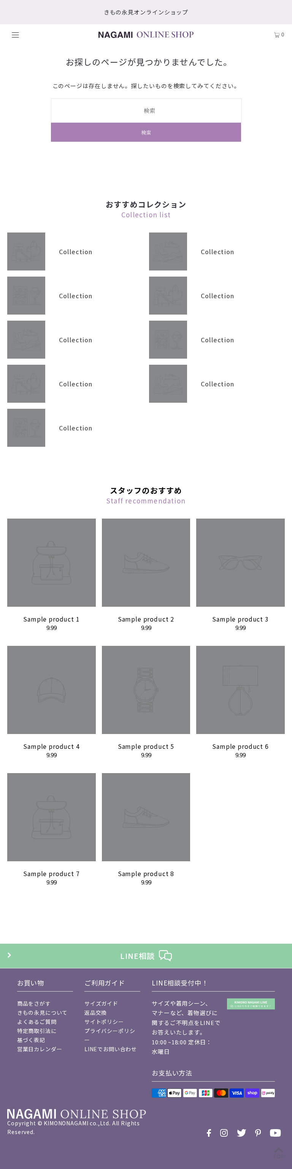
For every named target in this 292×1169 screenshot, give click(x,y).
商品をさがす (34, 1003)
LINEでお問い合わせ (110, 1049)
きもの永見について (42, 1012)
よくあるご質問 (37, 1021)
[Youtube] (275, 1133)
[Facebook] (209, 1133)
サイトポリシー (104, 1021)
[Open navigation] (30, 34)
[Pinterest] (258, 1133)
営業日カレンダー (39, 1049)
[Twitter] (241, 1133)
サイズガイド (101, 1003)
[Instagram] (224, 1133)
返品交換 (95, 1012)
